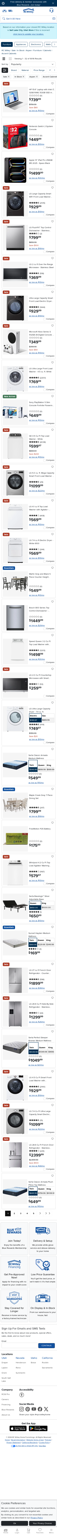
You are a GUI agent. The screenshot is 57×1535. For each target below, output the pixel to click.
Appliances (21, 44)
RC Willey (6, 50)
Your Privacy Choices (42, 1523)
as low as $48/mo (37, 1166)
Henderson (21, 1362)
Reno (18, 1367)
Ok (14, 1523)
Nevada (20, 1358)
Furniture (7, 44)
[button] (11, 3)
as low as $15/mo (36, 110)
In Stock (21, 50)
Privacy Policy (37, 1518)
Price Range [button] (39, 70)
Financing (6, 1404)
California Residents (30, 1442)
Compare (50, 113)
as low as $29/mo (37, 625)
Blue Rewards (8, 1409)
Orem (4, 1373)
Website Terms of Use (35, 1440)
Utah (4, 1358)
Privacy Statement (14, 1442)
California (47, 1358)
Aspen (29, 50)
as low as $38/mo (37, 988)
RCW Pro (6, 1394)
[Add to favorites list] (52, 83)
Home (7, 1440)
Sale (14, 50)
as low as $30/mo (37, 178)
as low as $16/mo (36, 248)
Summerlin (20, 1373)
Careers (5, 1399)
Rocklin (45, 1362)
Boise (33, 1362)
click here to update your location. (28, 34)
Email (4, 1341)
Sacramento (47, 1367)
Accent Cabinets (9, 53)
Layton (5, 1367)
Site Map (42, 1446)
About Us (6, 1415)
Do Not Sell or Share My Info (26, 1446)
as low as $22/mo (37, 490)
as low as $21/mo (36, 1065)
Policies (48, 1440)
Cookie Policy (44, 1442)
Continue (47, 1345)
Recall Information (18, 1440)
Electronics (36, 44)
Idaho (34, 1358)
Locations (7, 1354)
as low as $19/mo (36, 211)
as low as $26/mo (37, 1022)
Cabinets (47, 50)
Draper (5, 1362)
